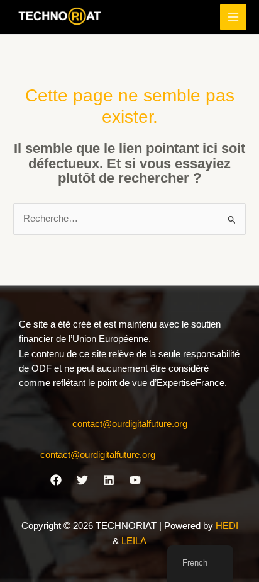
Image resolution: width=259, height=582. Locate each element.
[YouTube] (135, 480)
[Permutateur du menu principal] (233, 17)
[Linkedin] (108, 480)
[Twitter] (82, 480)
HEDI (227, 526)
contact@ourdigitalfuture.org (129, 424)
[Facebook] (56, 480)
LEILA (133, 541)
